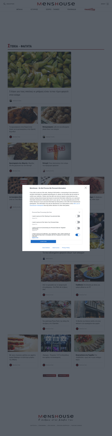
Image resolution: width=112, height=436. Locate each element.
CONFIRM (43, 241)
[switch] (77, 216)
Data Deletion (46, 247)
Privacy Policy (66, 247)
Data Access (55, 247)
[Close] (86, 188)
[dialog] (56, 218)
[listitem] (56, 212)
